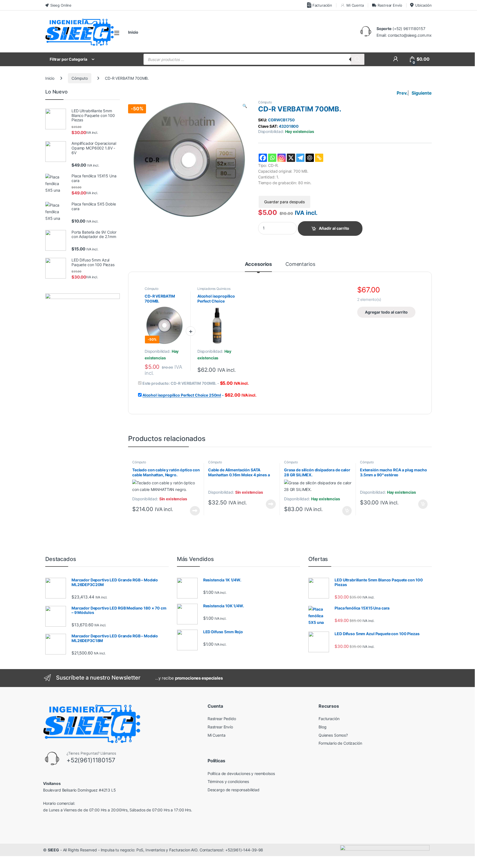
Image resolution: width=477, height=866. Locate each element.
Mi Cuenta (355, 5)
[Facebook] (263, 158)
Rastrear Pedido (222, 718)
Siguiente (422, 93)
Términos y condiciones (228, 781)
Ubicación (423, 5)
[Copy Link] (319, 158)
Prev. (402, 93)
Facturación (322, 5)
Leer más (195, 510)
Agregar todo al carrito (386, 312)
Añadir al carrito (334, 228)
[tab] (258, 267)
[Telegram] (300, 158)
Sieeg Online (60, 5)
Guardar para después (284, 201)
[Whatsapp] (272, 158)
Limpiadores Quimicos (213, 289)
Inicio (133, 32)
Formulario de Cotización (340, 743)
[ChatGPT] (310, 158)
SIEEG (53, 850)
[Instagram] (281, 158)
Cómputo (79, 78)
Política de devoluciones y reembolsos (241, 773)
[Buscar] (357, 59)
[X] (291, 158)
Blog (322, 727)
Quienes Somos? (333, 735)
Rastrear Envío (390, 5)
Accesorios (258, 264)
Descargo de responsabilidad (233, 789)
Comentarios (300, 264)
